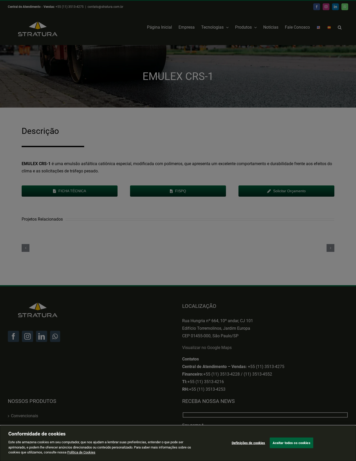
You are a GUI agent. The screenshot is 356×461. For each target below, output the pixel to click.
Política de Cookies (81, 452)
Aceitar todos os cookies (291, 443)
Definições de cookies (248, 443)
